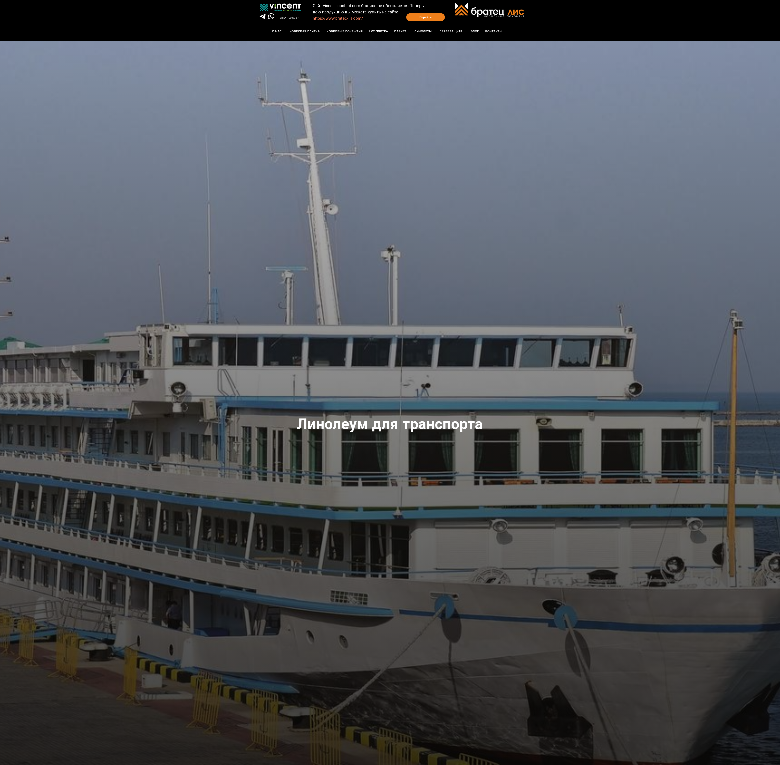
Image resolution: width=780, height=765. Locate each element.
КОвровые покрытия (345, 31)
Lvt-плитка (378, 31)
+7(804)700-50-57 (288, 17)
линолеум (423, 31)
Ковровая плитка (305, 31)
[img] (271, 16)
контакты (493, 31)
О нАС (277, 31)
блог (475, 31)
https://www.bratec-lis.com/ (338, 18)
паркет (400, 31)
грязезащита (451, 31)
